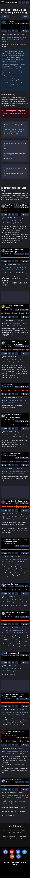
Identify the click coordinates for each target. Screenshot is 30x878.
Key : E (14, 671)
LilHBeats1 (10, 782)
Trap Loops (15, 221)
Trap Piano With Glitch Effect (16, 205)
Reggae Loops (16, 323)
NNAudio (10, 699)
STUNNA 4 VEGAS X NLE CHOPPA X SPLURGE (13, 416)
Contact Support (21, 830)
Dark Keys (9, 384)
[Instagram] (18, 856)
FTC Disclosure (20, 839)
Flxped (9, 346)
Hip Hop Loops (17, 435)
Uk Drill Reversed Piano (13, 453)
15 (27, 207)
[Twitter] (24, 851)
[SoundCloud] (12, 856)
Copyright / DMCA (15, 832)
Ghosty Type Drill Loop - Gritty (16, 501)
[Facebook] (5, 851)
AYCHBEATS (9, 125)
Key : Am (14, 362)
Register (19, 114)
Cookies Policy (9, 839)
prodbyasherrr (11, 456)
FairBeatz (10, 586)
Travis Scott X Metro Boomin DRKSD (15, 613)
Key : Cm (14, 473)
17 (27, 254)
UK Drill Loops (16, 37)
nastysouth (10, 419)
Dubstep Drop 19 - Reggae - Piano (15, 306)
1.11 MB (8, 362)
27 (27, 386)
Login (5, 31)
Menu (5, 16)
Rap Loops (15, 471)
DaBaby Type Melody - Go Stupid (14, 732)
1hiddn (9, 254)
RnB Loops (15, 267)
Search (26, 16)
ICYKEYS (9, 617)
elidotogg (10, 23)
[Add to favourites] (13, 31)
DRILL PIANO (10, 21)
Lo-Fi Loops (15, 559)
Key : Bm (18, 632)
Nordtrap (10, 387)
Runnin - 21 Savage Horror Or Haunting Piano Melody (16, 343)
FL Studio (19, 223)
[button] (27, 2)
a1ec (8, 207)
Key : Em (14, 561)
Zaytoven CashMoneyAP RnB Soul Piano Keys (16, 250)
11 (27, 586)
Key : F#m (19, 39)
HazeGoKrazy (11, 735)
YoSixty (9, 503)
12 (27, 346)
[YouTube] (12, 851)
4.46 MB (8, 519)
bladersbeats (11, 544)
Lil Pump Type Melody (13, 653)
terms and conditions (9, 61)
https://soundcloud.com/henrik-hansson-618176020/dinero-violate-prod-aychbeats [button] (14, 131)
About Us (10, 830)
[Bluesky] (18, 851)
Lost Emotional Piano (13, 780)
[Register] (23, 2)
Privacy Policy (21, 836)
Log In (12, 114)
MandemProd (10, 144)
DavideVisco (11, 655)
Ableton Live (22, 715)
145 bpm (8, 37)
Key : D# (14, 269)
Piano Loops (24, 221)
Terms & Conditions (8, 836)
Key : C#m (15, 715)
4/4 (8, 39)
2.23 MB (12, 39)
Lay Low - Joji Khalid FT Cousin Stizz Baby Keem (16, 540)
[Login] (20, 2)
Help (3, 830)
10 (27, 421)
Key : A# (18, 437)
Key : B (14, 223)
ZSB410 (9, 310)
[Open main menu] (2, 2)
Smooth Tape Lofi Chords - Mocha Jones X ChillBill (15, 696)
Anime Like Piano (11, 584)
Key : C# (14, 402)
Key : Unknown (16, 519)
